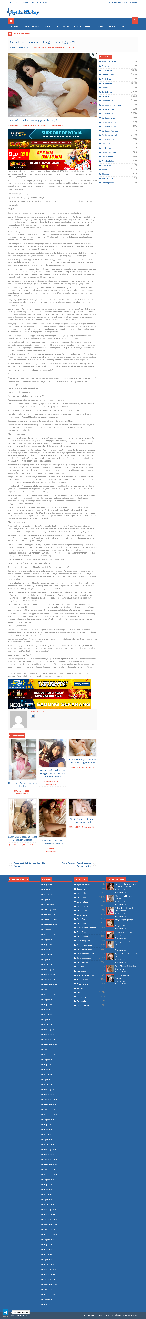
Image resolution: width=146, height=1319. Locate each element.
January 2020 (49, 1155)
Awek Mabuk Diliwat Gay (126, 966)
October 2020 (49, 1110)
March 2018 (49, 1264)
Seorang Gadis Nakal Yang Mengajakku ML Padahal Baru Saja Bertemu (52, 773)
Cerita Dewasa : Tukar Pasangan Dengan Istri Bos (76, 864)
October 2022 (49, 990)
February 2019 (50, 1209)
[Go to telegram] (5, 1312)
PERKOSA (111, 27)
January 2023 (49, 975)
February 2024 (50, 910)
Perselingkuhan (108, 161)
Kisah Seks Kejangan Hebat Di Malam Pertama (22, 838)
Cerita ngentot (108, 83)
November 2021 (50, 1045)
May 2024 (48, 895)
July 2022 (48, 1005)
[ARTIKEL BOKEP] (11, 21)
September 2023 (50, 935)
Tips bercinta (107, 178)
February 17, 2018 (22, 791)
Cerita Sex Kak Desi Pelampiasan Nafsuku (53, 842)
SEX (56, 27)
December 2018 (50, 1219)
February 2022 (50, 1030)
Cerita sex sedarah (109, 135)
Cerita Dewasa (108, 75)
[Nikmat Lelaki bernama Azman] (110, 898)
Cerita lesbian (107, 79)
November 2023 (50, 925)
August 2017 (49, 1299)
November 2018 (50, 1224)
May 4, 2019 (75, 827)
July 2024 (48, 885)
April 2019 (48, 1199)
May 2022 (48, 1015)
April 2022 (48, 1020)
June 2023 (48, 950)
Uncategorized (108, 183)
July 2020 (48, 1125)
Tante (104, 170)
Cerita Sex (106, 96)
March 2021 (49, 1085)
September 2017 (50, 1294)
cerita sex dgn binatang (111, 105)
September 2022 (50, 995)
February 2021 (50, 1090)
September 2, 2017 (52, 849)
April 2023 (48, 960)
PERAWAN (36, 27)
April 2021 (48, 1080)
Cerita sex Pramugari (110, 131)
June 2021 (48, 1070)
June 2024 (48, 890)
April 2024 (48, 900)
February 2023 (50, 970)
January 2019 (49, 1214)
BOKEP (25, 27)
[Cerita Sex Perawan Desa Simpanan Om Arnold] (110, 886)
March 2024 (49, 905)
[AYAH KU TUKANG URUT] (110, 923)
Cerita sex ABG (108, 101)
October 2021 (49, 1050)
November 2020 (50, 1105)
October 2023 (49, 930)
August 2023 (49, 940)
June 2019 (48, 1189)
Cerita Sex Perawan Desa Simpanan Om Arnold (125, 885)
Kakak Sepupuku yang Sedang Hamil (29, 33)
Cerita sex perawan (110, 127)
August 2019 (49, 1179)
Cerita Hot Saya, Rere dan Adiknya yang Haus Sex (82, 761)
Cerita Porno (107, 92)
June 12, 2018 (15, 845)
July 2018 (48, 1244)
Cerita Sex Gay (108, 109)
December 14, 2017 (53, 781)
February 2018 (50, 1269)
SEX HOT (66, 27)
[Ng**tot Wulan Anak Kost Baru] (110, 956)
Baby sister (106, 66)
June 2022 (48, 1010)
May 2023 (48, 955)
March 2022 (49, 1025)
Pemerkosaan (107, 157)
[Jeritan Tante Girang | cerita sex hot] (110, 910)
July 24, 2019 (75, 767)
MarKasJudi (107, 148)
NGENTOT (14, 27)
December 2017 (50, 1279)
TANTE (88, 27)
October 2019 (49, 1169)
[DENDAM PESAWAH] (110, 935)
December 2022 (50, 980)
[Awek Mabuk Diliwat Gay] (110, 968)
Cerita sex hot (59, 125)
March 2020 (49, 1145)
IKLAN (122, 27)
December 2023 (50, 920)
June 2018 (48, 1249)
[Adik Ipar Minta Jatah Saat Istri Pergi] (110, 944)
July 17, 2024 (121, 889)
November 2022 (50, 985)
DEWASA (77, 27)
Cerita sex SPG (108, 139)
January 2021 (49, 1095)
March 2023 (49, 965)
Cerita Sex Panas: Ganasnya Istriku (22, 784)
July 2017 (48, 1304)
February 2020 (50, 1150)
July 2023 (48, 945)
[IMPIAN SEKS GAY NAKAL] (110, 978)
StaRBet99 (106, 165)
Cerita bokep (107, 70)
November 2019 (50, 1164)
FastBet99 (106, 144)
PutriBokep (14, 125)
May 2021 (48, 1075)
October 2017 (49, 1289)
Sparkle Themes (130, 1315)
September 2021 (50, 1055)
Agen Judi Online (109, 62)
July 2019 (48, 1184)
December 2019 (50, 1159)
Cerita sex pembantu (110, 122)
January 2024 (49, 915)
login (11, 3)
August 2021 (49, 1060)
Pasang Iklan (42, 3)
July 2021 (48, 1065)
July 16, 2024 (121, 947)
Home (33, 3)
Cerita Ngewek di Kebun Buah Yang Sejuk (82, 820)
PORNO (48, 27)
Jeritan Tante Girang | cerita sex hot (124, 909)
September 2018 (50, 1234)
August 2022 (49, 1000)
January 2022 (49, 1035)
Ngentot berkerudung (111, 152)
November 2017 (50, 1284)
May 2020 (48, 1135)
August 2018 (49, 1239)
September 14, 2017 (29, 125)
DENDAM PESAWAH (124, 932)
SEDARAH (99, 27)
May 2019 (48, 1194)
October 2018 (49, 1229)
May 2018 (48, 1254)
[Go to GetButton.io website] (5, 1316)
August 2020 (49, 1120)
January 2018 (49, 1274)
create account (22, 3)
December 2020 (50, 1100)
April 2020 (48, 1140)
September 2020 (50, 1115)
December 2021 (50, 1040)
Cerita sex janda (108, 118)
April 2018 (48, 1259)
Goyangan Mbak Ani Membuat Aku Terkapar (29, 864)
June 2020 (48, 1130)
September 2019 (50, 1174)
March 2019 (49, 1204)
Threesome (106, 174)
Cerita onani (107, 88)
